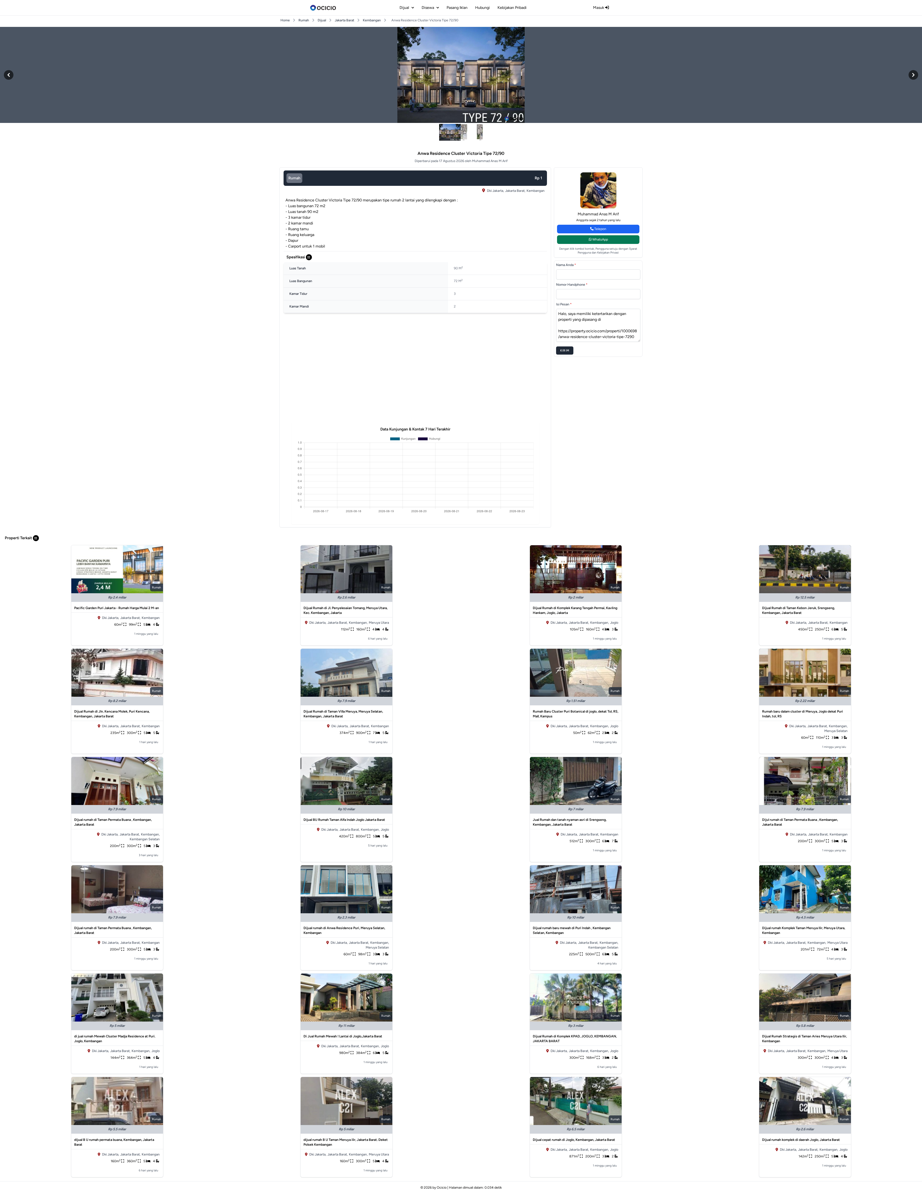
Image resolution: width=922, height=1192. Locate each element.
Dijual (322, 20)
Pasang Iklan (457, 7)
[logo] (323, 8)
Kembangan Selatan (145, 839)
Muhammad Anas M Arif (598, 214)
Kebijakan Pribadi (512, 7)
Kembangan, (358, 623)
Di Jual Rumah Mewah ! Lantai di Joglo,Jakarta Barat (342, 1036)
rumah (294, 178)
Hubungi (482, 7)
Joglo (614, 623)
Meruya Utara (379, 623)
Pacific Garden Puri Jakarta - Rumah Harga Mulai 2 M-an (116, 608)
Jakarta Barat (344, 20)
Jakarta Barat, (515, 191)
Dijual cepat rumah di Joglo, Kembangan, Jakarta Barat (574, 1140)
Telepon (600, 229)
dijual (404, 7)
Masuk (599, 7)
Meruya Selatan (836, 731)
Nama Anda (566, 265)
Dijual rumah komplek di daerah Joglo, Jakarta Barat (801, 1140)
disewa (428, 7)
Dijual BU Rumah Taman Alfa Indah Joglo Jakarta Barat (344, 820)
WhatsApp (600, 239)
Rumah (303, 20)
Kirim (564, 350)
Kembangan (372, 20)
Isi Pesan (564, 304)
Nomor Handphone (572, 285)
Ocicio (442, 1188)
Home (285, 20)
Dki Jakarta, (495, 191)
